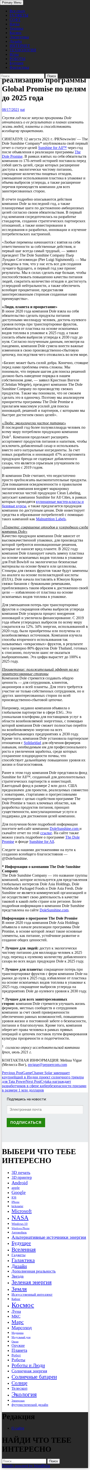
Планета (19, 1350)
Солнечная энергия (29, 1370)
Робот (16, 1355)
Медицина (18, 1333)
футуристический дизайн (30, 1405)
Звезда (18, 1276)
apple (16, 1188)
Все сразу (17, 11)
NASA (20, 1217)
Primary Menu (11, 2)
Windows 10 (20, 1224)
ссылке (46, 833)
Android (20, 1182)
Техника (16, 28)
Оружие (18, 1345)
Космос (16, 33)
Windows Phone (21, 1228)
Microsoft (22, 1211)
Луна (16, 1311)
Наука (14, 24)
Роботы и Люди (28, 1365)
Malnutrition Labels (51, 519)
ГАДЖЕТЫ (19, 15)
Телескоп (19, 1388)
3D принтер (22, 1177)
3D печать (21, 1172)
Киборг (16, 1299)
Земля (19, 1289)
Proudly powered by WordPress (26, 1466)
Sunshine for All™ (52, 148)
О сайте (18, 1428)
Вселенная (24, 1249)
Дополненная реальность (34, 1271)
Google (19, 1192)
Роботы (18, 1359)
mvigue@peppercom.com (47, 1065)
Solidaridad (32, 743)
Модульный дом (21, 1337)
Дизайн (16, 41)
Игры (14, 54)
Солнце (19, 1383)
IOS (14, 1197)
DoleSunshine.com (64, 828)
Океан (15, 1341)
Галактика (23, 1260)
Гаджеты (18, 1255)
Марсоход (22, 1327)
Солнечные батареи (34, 1377)
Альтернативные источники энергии (49, 1237)
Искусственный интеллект (32, 1294)
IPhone (15, 1201)
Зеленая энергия (32, 1282)
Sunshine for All (41, 842)
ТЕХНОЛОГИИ (23, 50)
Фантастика (19, 67)
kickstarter (17, 1206)
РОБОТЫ (17, 59)
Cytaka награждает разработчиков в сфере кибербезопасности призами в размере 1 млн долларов (44, 1085)
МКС (16, 1316)
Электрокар (18, 1400)
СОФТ (15, 20)
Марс (18, 1322)
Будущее (17, 63)
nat (22, 110)
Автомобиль (19, 1232)
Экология (24, 1394)
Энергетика (19, 37)
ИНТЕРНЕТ (20, 46)
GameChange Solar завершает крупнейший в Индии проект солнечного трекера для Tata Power (43, 1077)
